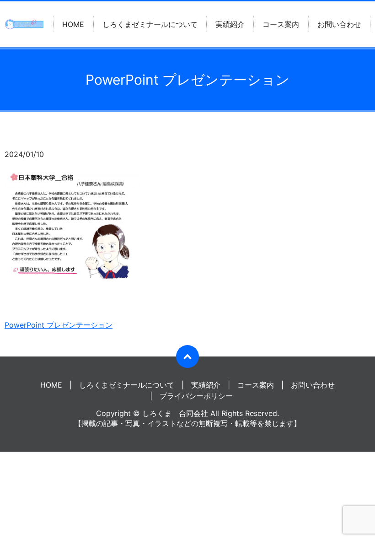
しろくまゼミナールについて (150, 24)
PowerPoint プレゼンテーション (58, 324)
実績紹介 (230, 24)
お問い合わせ (339, 24)
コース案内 (280, 24)
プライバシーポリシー (196, 395)
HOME (73, 24)
